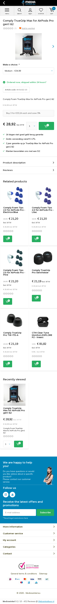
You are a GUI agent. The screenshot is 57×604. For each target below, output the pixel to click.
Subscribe (45, 512)
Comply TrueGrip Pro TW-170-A (12, 333)
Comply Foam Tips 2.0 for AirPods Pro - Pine (14, 272)
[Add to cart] (46, 126)
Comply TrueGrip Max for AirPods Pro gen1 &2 (14, 410)
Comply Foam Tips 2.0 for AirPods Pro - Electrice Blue (14, 210)
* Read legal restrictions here (15, 518)
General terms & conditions (24, 573)
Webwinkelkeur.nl (46, 601)
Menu (7, 14)
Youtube (12, 494)
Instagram (5, 494)
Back (4, 3)
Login (30, 14)
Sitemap (43, 573)
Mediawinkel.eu (33, 593)
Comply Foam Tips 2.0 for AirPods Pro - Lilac (43, 210)
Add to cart (7, 239)
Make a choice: (11, 64)
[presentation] (51, 46)
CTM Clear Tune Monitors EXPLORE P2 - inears (42, 335)
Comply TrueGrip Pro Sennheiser (41, 271)
